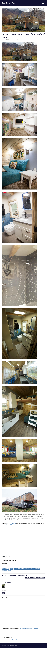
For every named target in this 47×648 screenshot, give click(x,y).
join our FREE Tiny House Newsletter (14, 524)
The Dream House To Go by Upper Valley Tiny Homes (14, 575)
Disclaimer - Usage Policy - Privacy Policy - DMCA (12, 639)
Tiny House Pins (8, 3)
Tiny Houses (19, 39)
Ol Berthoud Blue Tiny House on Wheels (35, 577)
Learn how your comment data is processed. (28, 628)
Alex (11, 39)
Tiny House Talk (12, 523)
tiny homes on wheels (29, 568)
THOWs (22, 568)
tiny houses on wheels (6, 570)
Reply (3, 593)
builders (11, 568)
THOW (19, 568)
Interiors (15, 39)
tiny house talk (37, 568)
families (15, 568)
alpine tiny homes (5, 568)
